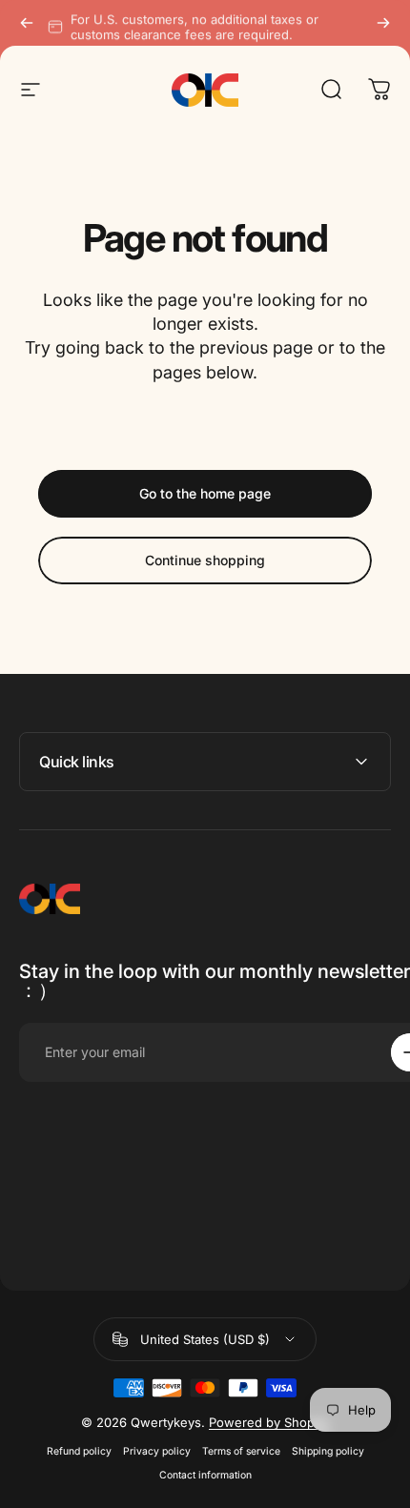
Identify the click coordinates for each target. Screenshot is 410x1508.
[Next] (383, 23)
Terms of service (241, 1451)
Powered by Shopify (269, 1422)
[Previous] (27, 23)
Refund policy (79, 1451)
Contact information (205, 1475)
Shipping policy (328, 1451)
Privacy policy (157, 1451)
